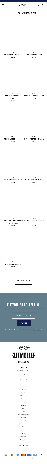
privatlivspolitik (37, 330)
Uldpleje (23, 399)
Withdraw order (23, 414)
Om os (23, 408)
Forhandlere (23, 424)
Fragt (23, 373)
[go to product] (13, 36)
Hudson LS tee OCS (34, 95)
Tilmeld (24, 323)
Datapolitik (23, 380)
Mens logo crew (12, 180)
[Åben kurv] (43, 5)
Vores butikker (23, 421)
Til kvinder (23, 396)
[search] (38, 5)
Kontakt (23, 383)
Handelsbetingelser (23, 370)
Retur (23, 377)
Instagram (23, 440)
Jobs (23, 427)
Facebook (23, 436)
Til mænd (23, 392)
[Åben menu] (3, 5)
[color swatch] (12, 52)
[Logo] (23, 5)
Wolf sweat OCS (13, 264)
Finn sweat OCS (12, 54)
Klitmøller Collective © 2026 (22, 459)
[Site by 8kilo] (33, 459)
